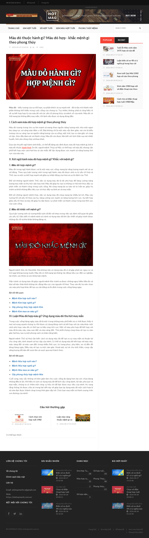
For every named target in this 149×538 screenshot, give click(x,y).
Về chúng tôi (12, 470)
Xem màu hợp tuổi (65, 28)
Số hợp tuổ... (100, 472)
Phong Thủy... (100, 479)
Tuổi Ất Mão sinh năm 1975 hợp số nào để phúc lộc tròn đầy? (127, 51)
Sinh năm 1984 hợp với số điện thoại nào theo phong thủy (127, 89)
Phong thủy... (100, 487)
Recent (121, 40)
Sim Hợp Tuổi (29, 28)
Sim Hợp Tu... (84, 472)
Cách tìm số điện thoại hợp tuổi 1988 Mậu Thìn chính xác (127, 102)
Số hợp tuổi (31, 3)
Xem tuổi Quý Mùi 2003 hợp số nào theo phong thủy (128, 76)
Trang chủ (45, 3)
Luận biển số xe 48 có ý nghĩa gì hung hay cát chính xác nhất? (127, 63)
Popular (107, 40)
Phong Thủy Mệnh (88, 28)
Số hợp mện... (84, 495)
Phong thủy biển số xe (64, 470)
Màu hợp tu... (84, 479)
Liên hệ (9, 482)
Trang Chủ (13, 28)
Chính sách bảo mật (15, 476)
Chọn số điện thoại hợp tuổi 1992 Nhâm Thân (63, 492)
